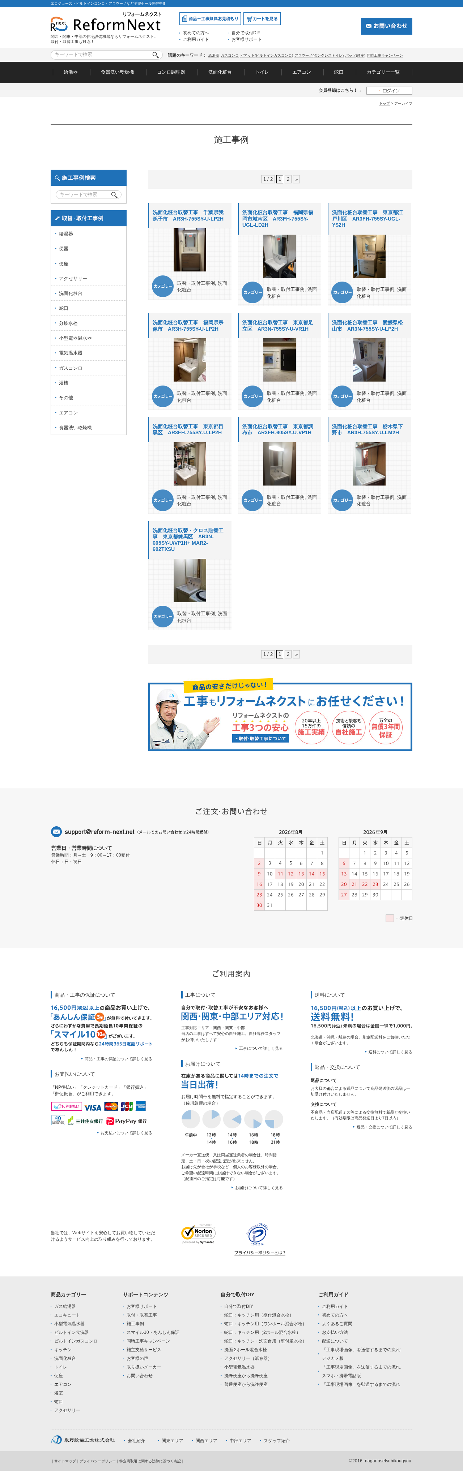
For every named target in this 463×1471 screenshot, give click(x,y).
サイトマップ (65, 1461)
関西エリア (206, 1440)
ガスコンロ (230, 55)
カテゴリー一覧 (383, 72)
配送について (335, 1341)
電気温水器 (70, 353)
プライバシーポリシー (98, 1461)
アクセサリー (73, 278)
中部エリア (240, 1440)
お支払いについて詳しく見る (126, 1133)
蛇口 (339, 72)
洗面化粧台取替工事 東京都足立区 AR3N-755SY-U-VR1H (277, 325)
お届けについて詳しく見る (259, 1187)
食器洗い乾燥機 (117, 72)
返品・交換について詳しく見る (384, 1127)
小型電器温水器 (75, 338)
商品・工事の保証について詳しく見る (118, 1059)
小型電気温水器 (69, 1323)
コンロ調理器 (171, 72)
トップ (384, 103)
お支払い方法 (335, 1332)
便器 (63, 248)
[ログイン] (389, 90)
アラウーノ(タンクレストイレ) (319, 55)
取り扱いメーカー (144, 1367)
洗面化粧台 (220, 72)
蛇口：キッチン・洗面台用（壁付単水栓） (265, 1341)
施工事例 (135, 1323)
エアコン (301, 72)
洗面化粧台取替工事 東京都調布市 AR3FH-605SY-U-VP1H (277, 429)
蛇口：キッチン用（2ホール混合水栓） (262, 1332)
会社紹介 (136, 1440)
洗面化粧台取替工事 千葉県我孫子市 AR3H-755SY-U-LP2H (188, 215)
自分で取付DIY (246, 32)
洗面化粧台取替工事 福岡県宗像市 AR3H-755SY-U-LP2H (188, 325)
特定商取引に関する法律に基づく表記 (150, 1461)
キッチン (63, 1349)
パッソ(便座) (355, 55)
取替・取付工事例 (196, 283)
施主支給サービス (144, 1349)
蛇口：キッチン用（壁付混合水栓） (259, 1315)
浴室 (58, 1393)
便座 (63, 263)
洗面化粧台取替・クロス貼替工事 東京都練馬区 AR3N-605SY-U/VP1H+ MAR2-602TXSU (188, 539)
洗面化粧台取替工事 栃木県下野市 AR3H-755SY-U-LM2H (367, 429)
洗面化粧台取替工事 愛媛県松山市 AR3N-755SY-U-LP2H (367, 325)
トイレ (262, 72)
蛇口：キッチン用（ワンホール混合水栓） (265, 1323)
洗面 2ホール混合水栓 (245, 1349)
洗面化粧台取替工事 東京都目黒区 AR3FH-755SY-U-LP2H (188, 429)
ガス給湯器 (65, 1306)
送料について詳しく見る (390, 1052)
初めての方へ (196, 32)
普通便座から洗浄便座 (246, 1384)
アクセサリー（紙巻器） (248, 1358)
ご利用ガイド (196, 39)
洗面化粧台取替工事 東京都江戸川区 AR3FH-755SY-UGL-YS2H (367, 218)
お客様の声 (137, 1358)
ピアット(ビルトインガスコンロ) (266, 55)
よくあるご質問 (337, 1323)
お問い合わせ (140, 1375)
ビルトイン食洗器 (71, 1332)
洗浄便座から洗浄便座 (246, 1375)
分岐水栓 (68, 323)
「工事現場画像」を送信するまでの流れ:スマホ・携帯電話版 (361, 1371)
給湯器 (213, 55)
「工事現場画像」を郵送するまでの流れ (361, 1384)
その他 (66, 397)
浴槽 (63, 383)
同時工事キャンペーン (385, 55)
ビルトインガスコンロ (76, 1341)
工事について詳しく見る (261, 1048)
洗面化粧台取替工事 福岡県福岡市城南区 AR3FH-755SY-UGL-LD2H (277, 218)
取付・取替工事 (142, 1315)
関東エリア (172, 1440)
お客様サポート (247, 39)
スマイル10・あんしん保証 (153, 1332)
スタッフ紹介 (277, 1440)
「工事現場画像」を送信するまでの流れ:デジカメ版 (361, 1354)
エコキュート (67, 1315)
